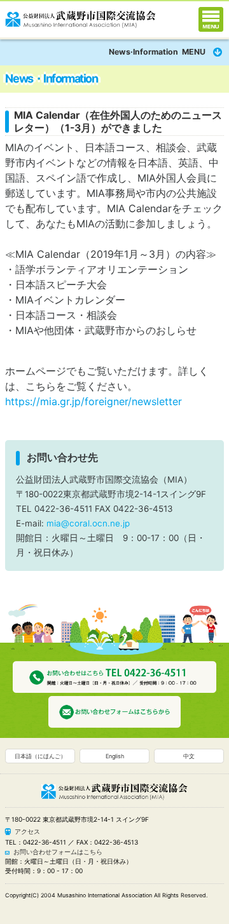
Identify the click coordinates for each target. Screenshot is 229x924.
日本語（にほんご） (40, 756)
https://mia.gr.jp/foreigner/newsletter (93, 401)
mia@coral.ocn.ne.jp (88, 523)
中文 (189, 756)
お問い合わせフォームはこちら (57, 851)
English (115, 756)
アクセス (27, 831)
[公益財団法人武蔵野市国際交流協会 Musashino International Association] (80, 16)
